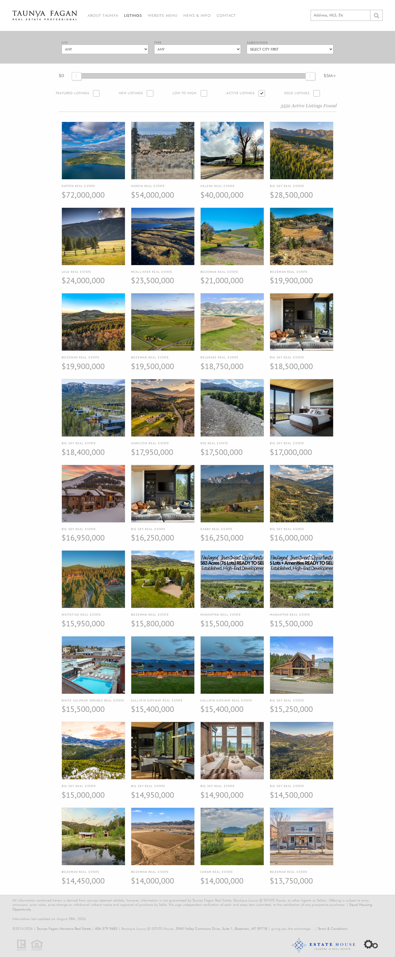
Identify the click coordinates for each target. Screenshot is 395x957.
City (65, 43)
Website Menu (163, 15)
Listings (133, 15)
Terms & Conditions (333, 928)
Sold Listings (296, 93)
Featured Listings (72, 93)
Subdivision (257, 43)
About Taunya (103, 15)
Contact (226, 15)
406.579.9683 (106, 928)
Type (158, 43)
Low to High (185, 93)
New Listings (131, 93)
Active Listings (240, 93)
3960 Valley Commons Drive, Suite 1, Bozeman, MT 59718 (221, 928)
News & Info (197, 15)
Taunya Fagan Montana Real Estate (64, 928)
